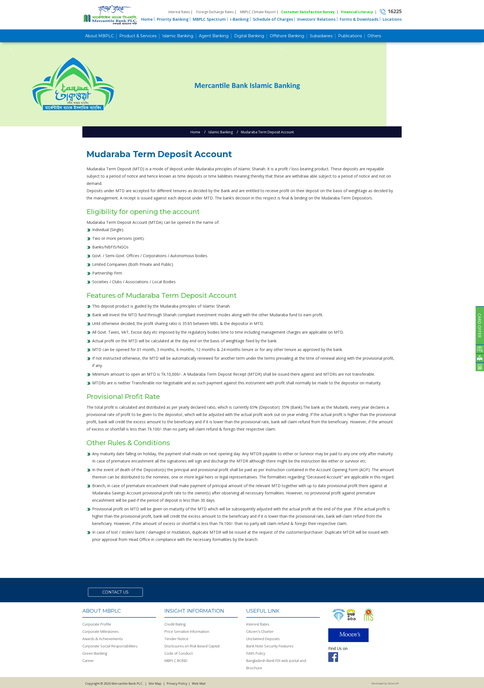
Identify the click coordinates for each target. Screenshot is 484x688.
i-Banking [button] (239, 19)
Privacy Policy (177, 683)
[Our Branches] (480, 357)
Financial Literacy (357, 12)
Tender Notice (176, 638)
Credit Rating (174, 624)
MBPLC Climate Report (258, 12)
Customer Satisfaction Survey (308, 12)
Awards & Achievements (102, 638)
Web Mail (198, 683)
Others (374, 35)
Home (147, 19)
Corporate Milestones (100, 631)
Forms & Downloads (359, 19)
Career (88, 660)
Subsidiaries (321, 35)
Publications (350, 35)
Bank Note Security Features (269, 646)
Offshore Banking (287, 35)
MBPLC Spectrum (209, 19)
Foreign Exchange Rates (215, 12)
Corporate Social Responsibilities (109, 646)
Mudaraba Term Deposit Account (267, 132)
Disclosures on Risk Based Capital (192, 646)
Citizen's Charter (260, 631)
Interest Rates (179, 12)
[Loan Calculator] (480, 366)
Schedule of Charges (273, 19)
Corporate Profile (96, 624)
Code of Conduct (178, 653)
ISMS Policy (255, 653)
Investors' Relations (316, 19)
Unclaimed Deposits (263, 638)
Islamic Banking (177, 35)
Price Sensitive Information (186, 631)
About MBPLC (99, 35)
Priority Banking (173, 19)
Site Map (154, 683)
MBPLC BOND (175, 660)
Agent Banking (214, 35)
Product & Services (138, 35)
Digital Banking (249, 35)
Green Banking (94, 653)
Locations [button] (392, 19)
